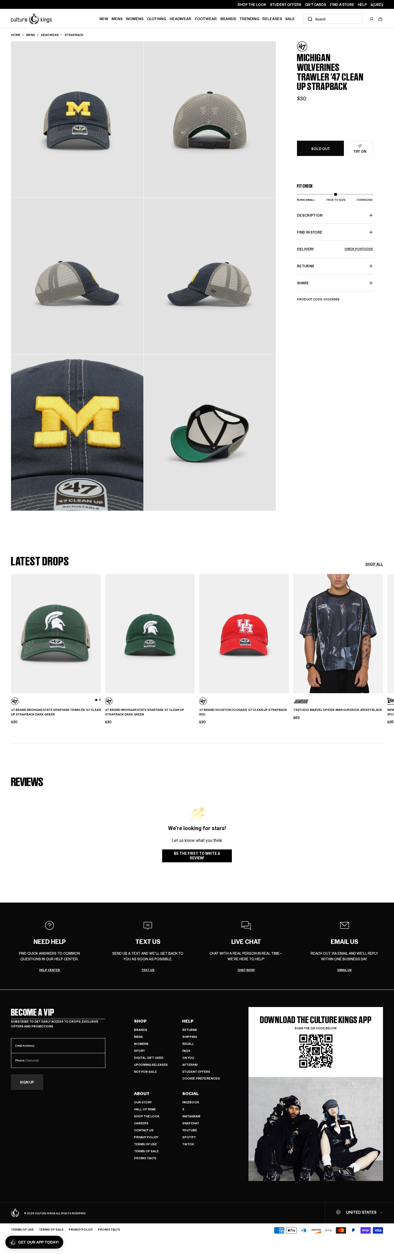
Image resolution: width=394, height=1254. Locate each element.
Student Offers (196, 1071)
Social (190, 1093)
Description (309, 215)
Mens (116, 18)
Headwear (180, 18)
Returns (189, 1029)
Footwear (206, 18)
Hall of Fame (145, 1109)
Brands (228, 18)
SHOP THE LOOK (251, 4)
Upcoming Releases (151, 1064)
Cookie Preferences (201, 1078)
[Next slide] (383, 632)
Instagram (191, 1116)
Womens (134, 18)
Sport (139, 1050)
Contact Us (144, 1130)
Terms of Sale (146, 1151)
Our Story (143, 1102)
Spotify (189, 1137)
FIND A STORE (342, 4)
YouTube (189, 1130)
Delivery (335, 249)
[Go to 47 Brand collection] (310, 46)
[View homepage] (31, 18)
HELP (362, 4)
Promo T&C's (145, 1158)
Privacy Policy (146, 1137)
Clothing (156, 18)
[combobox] (333, 19)
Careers (141, 1123)
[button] (380, 19)
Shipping (189, 1036)
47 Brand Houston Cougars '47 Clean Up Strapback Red (243, 712)
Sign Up (27, 1082)
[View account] (371, 19)
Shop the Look (146, 1116)
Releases (272, 18)
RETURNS (305, 265)
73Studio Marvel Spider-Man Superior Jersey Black (337, 710)
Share (303, 282)
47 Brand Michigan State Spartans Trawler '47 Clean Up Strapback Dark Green (56, 712)
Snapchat (190, 1123)
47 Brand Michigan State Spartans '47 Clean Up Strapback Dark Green (144, 712)
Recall (188, 1043)
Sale (290, 18)
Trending (249, 18)
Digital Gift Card (148, 1057)
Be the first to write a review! (197, 855)
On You (188, 1057)
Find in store (309, 232)
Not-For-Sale (145, 1071)
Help (188, 1021)
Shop (140, 1021)
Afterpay (190, 1064)
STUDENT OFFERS (285, 4)
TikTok (188, 1144)
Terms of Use (145, 1144)
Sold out (320, 148)
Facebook (190, 1102)
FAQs (186, 1050)
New (103, 18)
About (142, 1093)
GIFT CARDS (315, 4)
